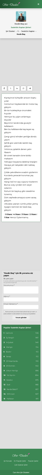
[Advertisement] (21, 62)
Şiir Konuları (8, 461)
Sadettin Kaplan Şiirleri (21, 27)
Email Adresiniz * (11, 304)
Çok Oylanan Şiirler (21, 465)
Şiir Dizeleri (10, 31)
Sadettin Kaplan (28, 31)
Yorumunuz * (9, 285)
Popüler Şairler (33, 461)
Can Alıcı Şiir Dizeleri (21, 472)
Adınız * (7, 296)
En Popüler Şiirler (20, 461)
